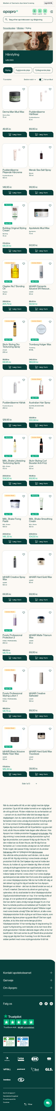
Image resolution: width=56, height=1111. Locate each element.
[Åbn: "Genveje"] (28, 980)
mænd (34, 833)
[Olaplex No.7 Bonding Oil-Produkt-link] (14, 286)
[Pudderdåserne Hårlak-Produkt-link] (14, 402)
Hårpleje (20, 28)
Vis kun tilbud (48, 79)
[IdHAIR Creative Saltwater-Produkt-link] (41, 693)
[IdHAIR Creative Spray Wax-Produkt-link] (14, 576)
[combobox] (28, 19)
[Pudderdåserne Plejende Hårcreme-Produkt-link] (14, 169)
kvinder (44, 833)
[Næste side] (36, 784)
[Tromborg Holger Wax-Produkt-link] (41, 344)
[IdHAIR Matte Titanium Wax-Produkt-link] (41, 635)
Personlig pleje (9, 28)
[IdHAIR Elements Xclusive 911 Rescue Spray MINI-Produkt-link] (41, 286)
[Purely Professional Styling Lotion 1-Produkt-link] (14, 693)
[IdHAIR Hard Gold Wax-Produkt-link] (41, 576)
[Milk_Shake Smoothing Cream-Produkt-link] (41, 518)
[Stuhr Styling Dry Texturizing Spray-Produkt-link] (14, 344)
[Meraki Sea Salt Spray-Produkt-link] (41, 169)
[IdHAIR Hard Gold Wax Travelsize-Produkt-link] (41, 751)
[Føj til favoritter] (23, 89)
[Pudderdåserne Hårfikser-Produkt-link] (41, 111)
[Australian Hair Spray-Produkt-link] (41, 402)
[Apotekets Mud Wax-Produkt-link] (41, 228)
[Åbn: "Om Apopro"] (28, 988)
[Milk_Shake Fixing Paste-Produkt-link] (14, 518)
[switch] (41, 79)
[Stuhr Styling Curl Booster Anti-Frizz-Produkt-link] (41, 460)
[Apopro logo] (10, 12)
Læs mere (9, 60)
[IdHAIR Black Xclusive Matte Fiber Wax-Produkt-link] (14, 751)
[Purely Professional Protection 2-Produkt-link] (14, 635)
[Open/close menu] (51, 11)
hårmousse (37, 852)
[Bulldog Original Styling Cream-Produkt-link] (14, 228)
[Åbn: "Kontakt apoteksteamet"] (28, 972)
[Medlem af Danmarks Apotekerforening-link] (48, 3)
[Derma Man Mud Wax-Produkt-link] (14, 111)
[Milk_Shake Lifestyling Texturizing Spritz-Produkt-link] (14, 460)
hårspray (7, 852)
